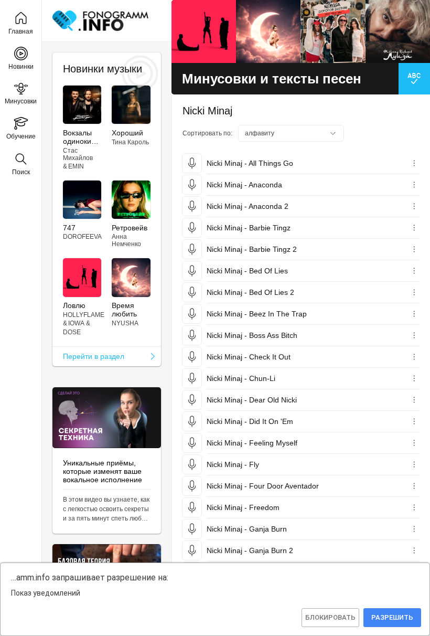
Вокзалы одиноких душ (79, 137)
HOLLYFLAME (83, 315)
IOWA (76, 323)
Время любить (124, 309)
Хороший (127, 133)
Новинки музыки (102, 69)
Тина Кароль (130, 142)
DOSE (72, 332)
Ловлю (74, 305)
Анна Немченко (126, 240)
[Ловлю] (203, 31)
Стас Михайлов (78, 154)
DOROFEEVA (82, 236)
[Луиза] (398, 31)
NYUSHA (125, 323)
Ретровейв (129, 228)
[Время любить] (268, 31)
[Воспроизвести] (191, 163)
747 (69, 228)
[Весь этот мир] (332, 31)
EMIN (76, 166)
